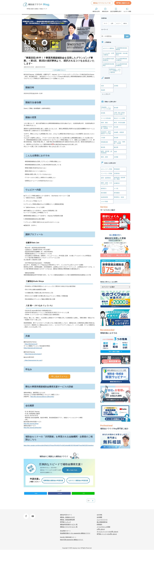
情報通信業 (104, 142)
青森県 (103, 90)
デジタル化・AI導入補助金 (108, 54)
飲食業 (116, 107)
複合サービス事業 (119, 118)
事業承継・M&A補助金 (121, 54)
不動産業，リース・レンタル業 (106, 108)
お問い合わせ (101, 529)
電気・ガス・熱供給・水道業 (119, 142)
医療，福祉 (104, 122)
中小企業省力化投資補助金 (108, 59)
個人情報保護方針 (102, 522)
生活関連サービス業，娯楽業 (106, 127)
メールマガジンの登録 (103, 527)
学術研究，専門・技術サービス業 (106, 132)
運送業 (116, 137)
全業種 (116, 157)
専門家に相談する (122, 3)
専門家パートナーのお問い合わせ (107, 534)
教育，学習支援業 (119, 122)
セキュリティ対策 (106, 169)
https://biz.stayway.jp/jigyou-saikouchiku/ (42, 396)
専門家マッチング (65, 522)
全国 (102, 85)
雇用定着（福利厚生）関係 (119, 178)
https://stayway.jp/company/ (33, 354)
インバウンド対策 (106, 173)
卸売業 (103, 113)
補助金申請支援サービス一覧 (68, 524)
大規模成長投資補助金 (108, 64)
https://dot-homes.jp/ (31, 344)
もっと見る (105, 94)
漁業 (115, 151)
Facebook (26, 515)
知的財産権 (104, 197)
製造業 (103, 147)
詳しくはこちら (72, 470)
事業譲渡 (117, 169)
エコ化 (116, 188)
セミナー (118, 23)
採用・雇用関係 (106, 178)
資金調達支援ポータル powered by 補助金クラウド (75, 533)
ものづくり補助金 (108, 48)
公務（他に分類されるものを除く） (119, 113)
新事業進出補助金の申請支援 (53, 480)
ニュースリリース (102, 519)
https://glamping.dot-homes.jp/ (33, 348)
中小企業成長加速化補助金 (121, 64)
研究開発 (117, 192)
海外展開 (103, 192)
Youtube (32, 515)
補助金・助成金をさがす (67, 517)
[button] (127, 36)
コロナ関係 (104, 201)
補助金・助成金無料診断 (67, 519)
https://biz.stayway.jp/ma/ (31, 423)
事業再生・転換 (119, 197)
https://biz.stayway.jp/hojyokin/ (32, 427)
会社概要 (99, 517)
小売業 (103, 137)
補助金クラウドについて (101, 3)
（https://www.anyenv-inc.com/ (33, 360)
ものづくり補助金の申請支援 (78, 480)
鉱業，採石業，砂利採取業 (106, 152)
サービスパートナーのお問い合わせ (107, 531)
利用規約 (99, 524)
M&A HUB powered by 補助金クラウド (71, 539)
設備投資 (117, 183)
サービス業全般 (106, 118)
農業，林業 (104, 157)
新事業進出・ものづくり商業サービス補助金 (115, 71)
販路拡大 (103, 188)
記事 (112, 23)
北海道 (116, 85)
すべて (105, 23)
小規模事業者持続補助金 (121, 48)
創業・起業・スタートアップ (106, 183)
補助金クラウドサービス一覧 (68, 527)
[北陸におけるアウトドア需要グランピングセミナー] (91, 500)
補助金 (125, 23)
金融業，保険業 (119, 132)
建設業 (116, 147)
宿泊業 (116, 127)
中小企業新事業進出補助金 (121, 59)
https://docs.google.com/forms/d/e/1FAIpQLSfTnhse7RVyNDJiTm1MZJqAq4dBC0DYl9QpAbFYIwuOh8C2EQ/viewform (59, 445)
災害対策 (117, 173)
